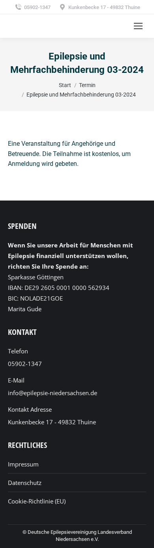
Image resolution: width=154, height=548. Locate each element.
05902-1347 (37, 7)
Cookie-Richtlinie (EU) (37, 501)
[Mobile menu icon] (138, 26)
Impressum (23, 464)
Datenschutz (24, 483)
